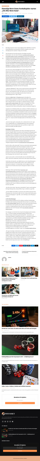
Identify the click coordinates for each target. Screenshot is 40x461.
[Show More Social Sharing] (25, 16)
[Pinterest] (3, 56)
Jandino (6, 13)
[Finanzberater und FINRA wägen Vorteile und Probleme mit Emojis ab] (10, 289)
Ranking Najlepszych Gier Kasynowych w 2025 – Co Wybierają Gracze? (18, 356)
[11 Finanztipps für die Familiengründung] (29, 272)
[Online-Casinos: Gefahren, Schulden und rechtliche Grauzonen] (20, 374)
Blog (2, 330)
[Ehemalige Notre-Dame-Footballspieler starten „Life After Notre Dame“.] (20, 30)
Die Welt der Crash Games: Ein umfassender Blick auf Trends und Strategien (19, 328)
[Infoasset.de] (20, 1)
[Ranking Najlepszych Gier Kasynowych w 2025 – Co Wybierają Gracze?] (20, 345)
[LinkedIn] (3, 53)
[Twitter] (3, 50)
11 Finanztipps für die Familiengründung (29, 278)
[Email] (3, 58)
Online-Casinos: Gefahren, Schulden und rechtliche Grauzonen (16, 386)
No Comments (25, 13)
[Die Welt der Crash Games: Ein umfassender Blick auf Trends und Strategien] (20, 316)
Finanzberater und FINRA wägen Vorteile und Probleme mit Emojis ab (10, 296)
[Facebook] (3, 48)
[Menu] (3, 2)
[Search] (37, 2)
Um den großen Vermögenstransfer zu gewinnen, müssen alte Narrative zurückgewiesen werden (9, 279)
